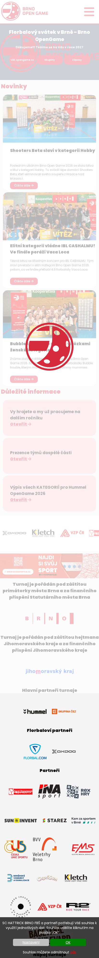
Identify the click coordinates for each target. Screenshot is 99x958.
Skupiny (49, 60)
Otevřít (19, 424)
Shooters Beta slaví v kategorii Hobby (52, 150)
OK (68, 942)
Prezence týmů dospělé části (41, 453)
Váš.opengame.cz (22, 60)
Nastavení (31, 942)
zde (73, 952)
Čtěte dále (22, 185)
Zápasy (77, 60)
